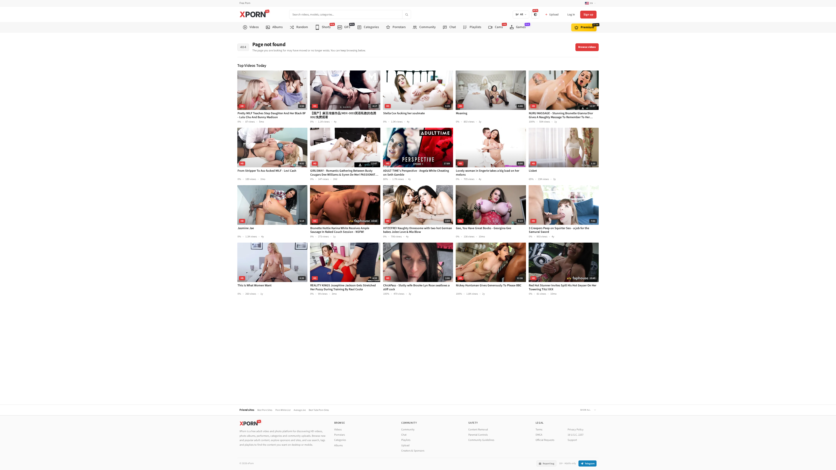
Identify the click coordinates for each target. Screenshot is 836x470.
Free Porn (244, 3)
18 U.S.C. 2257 (575, 435)
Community (408, 429)
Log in (571, 14)
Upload (405, 445)
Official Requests (545, 440)
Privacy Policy (575, 429)
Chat (403, 435)
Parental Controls (478, 435)
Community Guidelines (481, 440)
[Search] (406, 14)
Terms (539, 429)
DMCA (539, 435)
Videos (338, 429)
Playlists (405, 440)
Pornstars (339, 435)
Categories (340, 440)
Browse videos (587, 47)
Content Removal (478, 429)
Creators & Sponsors (412, 451)
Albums (338, 445)
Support (572, 440)
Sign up (588, 14)
